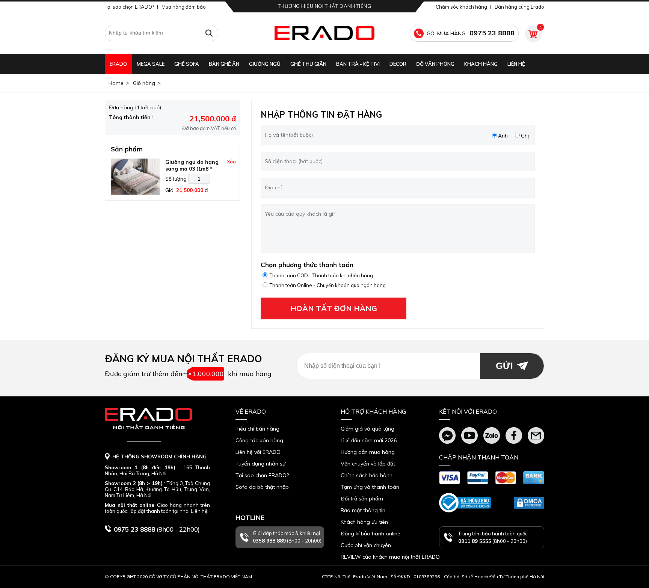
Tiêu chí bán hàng (257, 428)
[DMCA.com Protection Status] (529, 503)
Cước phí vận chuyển (366, 545)
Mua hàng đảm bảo (183, 7)
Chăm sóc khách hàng (461, 7)
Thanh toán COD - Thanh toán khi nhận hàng (321, 275)
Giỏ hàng (144, 83)
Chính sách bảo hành (366, 475)
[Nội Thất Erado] (324, 33)
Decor (397, 64)
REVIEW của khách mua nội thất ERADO (390, 556)
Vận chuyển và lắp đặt (368, 463)
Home (116, 83)
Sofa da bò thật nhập (262, 487)
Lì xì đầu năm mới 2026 (369, 440)
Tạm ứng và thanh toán (370, 487)
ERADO (118, 64)
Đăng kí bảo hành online (370, 533)
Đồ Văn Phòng (435, 64)
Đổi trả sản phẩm (362, 498)
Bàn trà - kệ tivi (358, 64)
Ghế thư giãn (308, 64)
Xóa (231, 162)
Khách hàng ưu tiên (364, 521)
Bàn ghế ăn (224, 64)
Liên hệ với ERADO (258, 452)
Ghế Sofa (186, 64)
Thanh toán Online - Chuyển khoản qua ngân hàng (328, 285)
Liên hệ (516, 64)
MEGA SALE (151, 64)
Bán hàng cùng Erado (519, 7)
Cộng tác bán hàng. (259, 440)
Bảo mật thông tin (363, 510)
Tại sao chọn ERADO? (129, 7)
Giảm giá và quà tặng (367, 428)
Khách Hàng (481, 64)
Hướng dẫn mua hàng (368, 452)
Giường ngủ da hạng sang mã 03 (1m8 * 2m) (192, 169)
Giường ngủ (265, 64)
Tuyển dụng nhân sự (260, 463)
